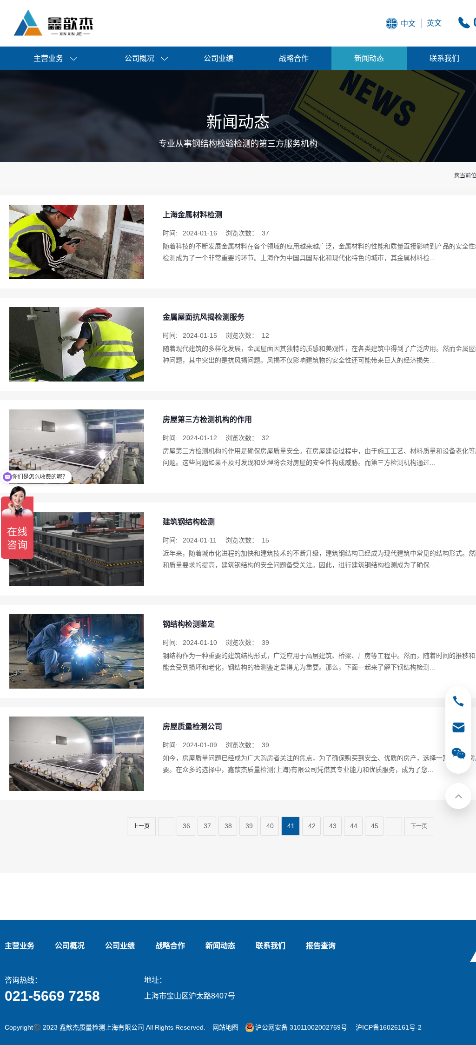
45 (374, 826)
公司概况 (139, 58)
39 (249, 826)
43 (333, 826)
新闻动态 (369, 58)
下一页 (418, 826)
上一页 (141, 826)
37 (207, 826)
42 (312, 826)
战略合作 (294, 58)
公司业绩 (218, 58)
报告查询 (321, 946)
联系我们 (270, 946)
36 (186, 826)
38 (228, 826)
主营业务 (48, 58)
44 (353, 826)
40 (270, 826)
